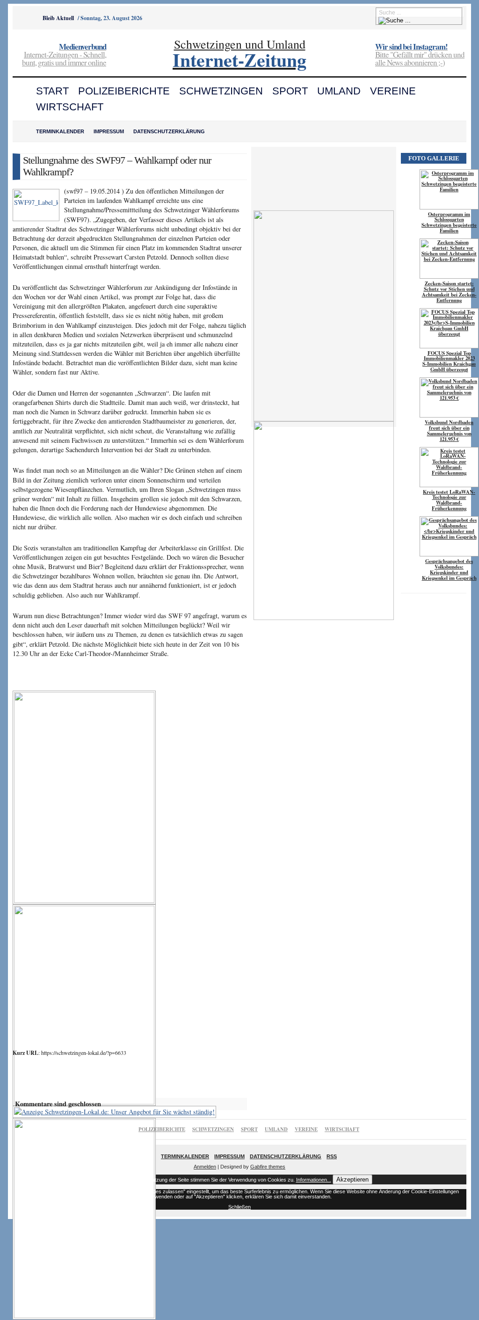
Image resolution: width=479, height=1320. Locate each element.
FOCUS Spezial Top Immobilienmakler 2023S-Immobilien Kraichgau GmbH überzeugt (449, 361)
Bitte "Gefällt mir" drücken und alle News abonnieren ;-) (419, 55)
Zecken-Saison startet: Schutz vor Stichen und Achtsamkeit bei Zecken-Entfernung (449, 292)
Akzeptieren (352, 1179)
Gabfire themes (267, 1166)
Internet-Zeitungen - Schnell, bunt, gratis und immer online (64, 55)
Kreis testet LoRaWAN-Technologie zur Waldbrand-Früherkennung (449, 500)
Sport (290, 91)
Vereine (393, 91)
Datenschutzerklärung (169, 131)
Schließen (239, 1207)
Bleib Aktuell (58, 18)
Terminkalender (60, 131)
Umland (339, 91)
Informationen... (313, 1180)
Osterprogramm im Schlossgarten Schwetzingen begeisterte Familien (449, 222)
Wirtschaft (69, 107)
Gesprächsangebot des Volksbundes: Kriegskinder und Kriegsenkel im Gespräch (449, 569)
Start (52, 91)
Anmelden (205, 1166)
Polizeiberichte (124, 91)
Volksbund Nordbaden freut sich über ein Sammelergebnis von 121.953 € (449, 430)
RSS (332, 1156)
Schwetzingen (221, 91)
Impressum (109, 131)
